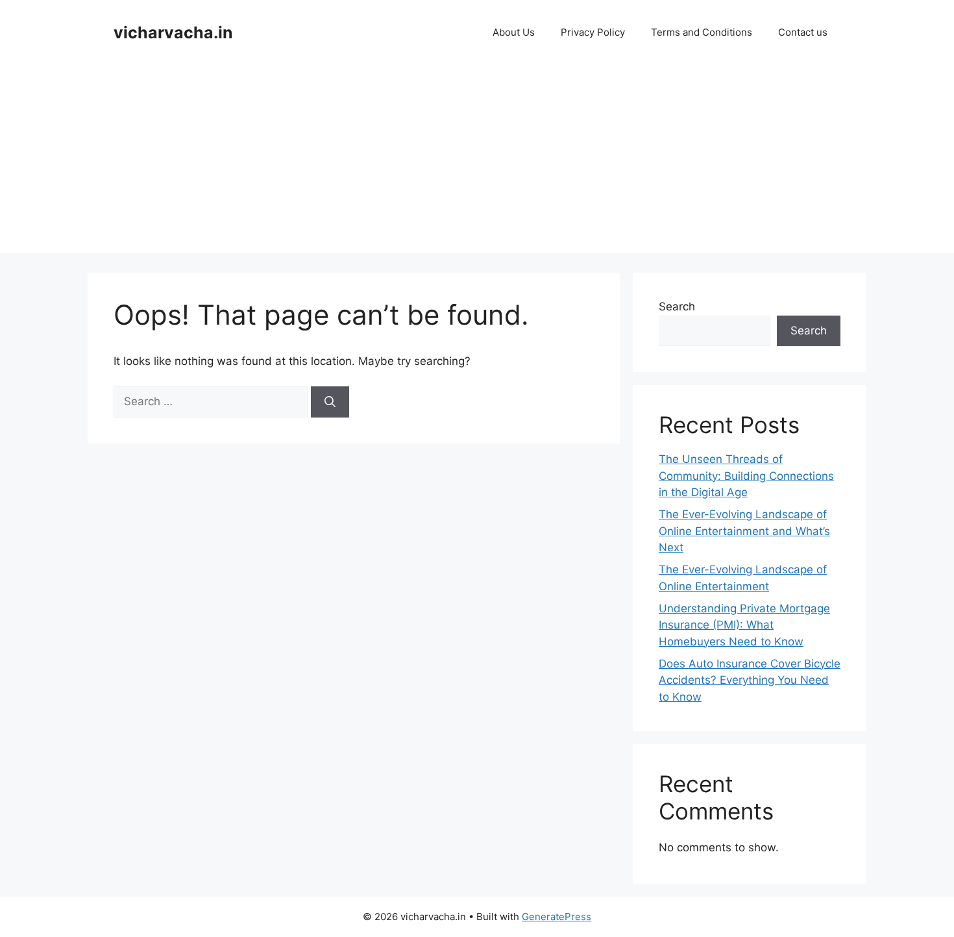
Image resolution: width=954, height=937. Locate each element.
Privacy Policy (593, 32)
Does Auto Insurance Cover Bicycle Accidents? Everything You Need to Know (749, 680)
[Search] (330, 402)
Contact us (802, 32)
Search (677, 306)
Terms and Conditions (701, 32)
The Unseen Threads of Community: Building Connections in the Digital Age (746, 476)
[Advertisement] (477, 162)
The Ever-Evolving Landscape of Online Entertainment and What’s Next (744, 531)
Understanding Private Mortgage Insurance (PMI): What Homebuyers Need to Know (744, 625)
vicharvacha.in (173, 32)
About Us (514, 32)
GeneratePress (556, 916)
